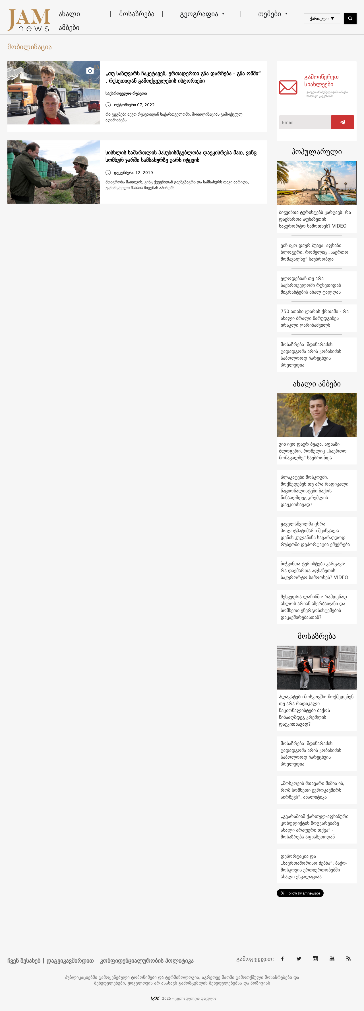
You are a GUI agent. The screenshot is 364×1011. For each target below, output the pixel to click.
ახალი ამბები (69, 20)
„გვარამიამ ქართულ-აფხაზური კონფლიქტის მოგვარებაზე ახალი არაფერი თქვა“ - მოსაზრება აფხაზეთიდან (314, 826)
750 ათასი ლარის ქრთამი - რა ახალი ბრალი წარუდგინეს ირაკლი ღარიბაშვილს (315, 318)
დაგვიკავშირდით (70, 960)
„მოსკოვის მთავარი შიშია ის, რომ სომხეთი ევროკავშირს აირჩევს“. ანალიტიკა (312, 790)
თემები (269, 14)
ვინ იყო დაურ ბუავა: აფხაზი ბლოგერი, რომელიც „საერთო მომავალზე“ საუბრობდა (314, 252)
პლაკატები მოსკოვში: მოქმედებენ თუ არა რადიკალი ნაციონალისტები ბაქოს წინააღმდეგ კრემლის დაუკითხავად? (314, 490)
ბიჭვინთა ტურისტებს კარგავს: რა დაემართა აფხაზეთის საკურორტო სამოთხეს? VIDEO (315, 219)
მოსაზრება (136, 14)
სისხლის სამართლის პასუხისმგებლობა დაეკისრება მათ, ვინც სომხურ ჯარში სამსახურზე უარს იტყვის (181, 156)
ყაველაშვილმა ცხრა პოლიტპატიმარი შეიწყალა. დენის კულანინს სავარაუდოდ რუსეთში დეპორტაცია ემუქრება (315, 534)
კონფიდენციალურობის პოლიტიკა (147, 960)
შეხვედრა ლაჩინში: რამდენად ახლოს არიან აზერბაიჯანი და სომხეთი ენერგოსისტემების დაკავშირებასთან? (314, 607)
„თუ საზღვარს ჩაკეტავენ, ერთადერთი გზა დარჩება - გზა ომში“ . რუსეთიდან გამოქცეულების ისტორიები (183, 77)
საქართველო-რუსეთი (126, 93)
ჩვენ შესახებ (23, 960)
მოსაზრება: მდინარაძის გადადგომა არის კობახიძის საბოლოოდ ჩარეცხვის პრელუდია (311, 354)
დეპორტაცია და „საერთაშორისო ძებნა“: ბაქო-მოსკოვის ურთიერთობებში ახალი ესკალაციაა (314, 866)
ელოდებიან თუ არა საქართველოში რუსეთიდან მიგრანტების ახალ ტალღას (311, 285)
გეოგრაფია (199, 14)
